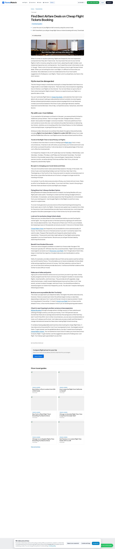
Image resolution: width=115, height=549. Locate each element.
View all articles (35, 447)
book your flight (62, 301)
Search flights (38, 356)
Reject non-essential (73, 543)
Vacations (33, 2)
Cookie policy (52, 546)
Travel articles (38, 9)
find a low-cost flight (56, 251)
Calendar (46, 2)
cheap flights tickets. (38, 331)
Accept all (95, 543)
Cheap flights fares (37, 228)
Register (109, 2)
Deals (39, 2)
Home (32, 9)
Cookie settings (86, 543)
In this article (37, 35)
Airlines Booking (36, 310)
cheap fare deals (57, 97)
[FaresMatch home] (11, 2)
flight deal (68, 142)
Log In (102, 2)
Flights (25, 2)
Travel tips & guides (37, 23)
